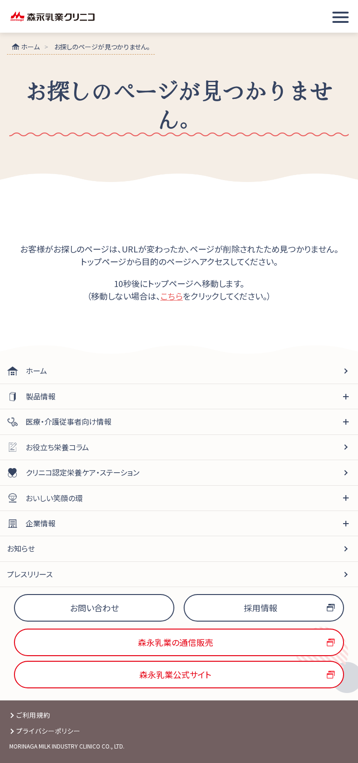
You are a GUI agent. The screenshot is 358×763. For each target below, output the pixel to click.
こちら (171, 296)
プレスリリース (30, 574)
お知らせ (21, 548)
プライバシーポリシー (48, 730)
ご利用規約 (33, 715)
